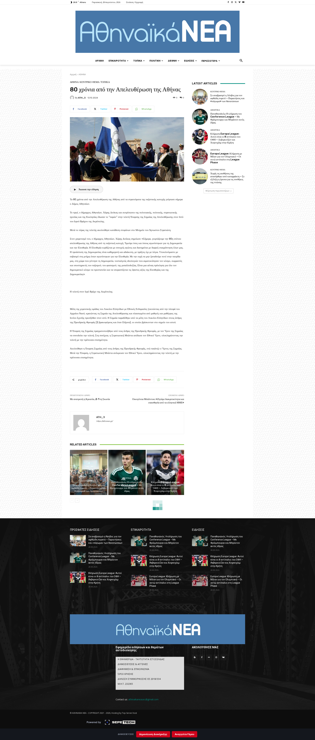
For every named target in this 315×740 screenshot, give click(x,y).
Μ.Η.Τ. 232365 (125, 683)
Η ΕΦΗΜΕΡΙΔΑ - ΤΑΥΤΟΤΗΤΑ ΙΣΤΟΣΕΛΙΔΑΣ (141, 659)
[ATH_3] (72, 98)
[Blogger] (195, 657)
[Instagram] (232, 2)
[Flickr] (209, 657)
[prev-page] (72, 500)
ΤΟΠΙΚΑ (105, 82)
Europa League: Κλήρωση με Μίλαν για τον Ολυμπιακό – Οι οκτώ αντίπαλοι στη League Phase (226, 158)
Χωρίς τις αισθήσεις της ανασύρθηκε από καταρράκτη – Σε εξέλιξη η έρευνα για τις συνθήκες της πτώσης (227, 178)
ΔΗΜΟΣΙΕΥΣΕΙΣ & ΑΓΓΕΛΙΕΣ (133, 664)
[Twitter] (236, 2)
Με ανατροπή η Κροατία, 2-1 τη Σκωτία (90, 399)
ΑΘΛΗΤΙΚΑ (126, 478)
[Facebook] (228, 2)
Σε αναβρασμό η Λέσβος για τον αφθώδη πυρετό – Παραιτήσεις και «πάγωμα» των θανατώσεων (89, 488)
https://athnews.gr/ (104, 421)
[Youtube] (243, 2)
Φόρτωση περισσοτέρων (217, 190)
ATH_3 (81, 98)
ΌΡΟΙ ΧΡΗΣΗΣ (125, 674)
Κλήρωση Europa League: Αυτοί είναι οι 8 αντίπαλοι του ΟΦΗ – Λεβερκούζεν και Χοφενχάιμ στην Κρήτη (165, 487)
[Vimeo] (239, 2)
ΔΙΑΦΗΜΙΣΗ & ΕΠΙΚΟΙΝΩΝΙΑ (133, 669)
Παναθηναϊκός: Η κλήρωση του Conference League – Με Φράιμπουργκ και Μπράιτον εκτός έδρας (127, 487)
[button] (241, 61)
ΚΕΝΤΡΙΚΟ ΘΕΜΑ (90, 82)
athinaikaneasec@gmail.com (143, 699)
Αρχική (73, 74)
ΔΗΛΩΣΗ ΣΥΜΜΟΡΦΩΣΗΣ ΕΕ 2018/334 (139, 678)
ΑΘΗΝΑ (82, 74)
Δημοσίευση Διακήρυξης (153, 734)
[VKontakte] (223, 657)
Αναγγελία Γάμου (184, 734)
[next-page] (77, 500)
